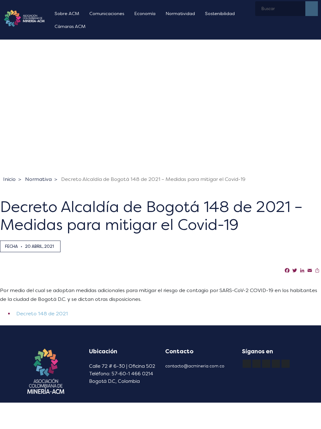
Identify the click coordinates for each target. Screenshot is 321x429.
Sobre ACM (67, 13)
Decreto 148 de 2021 (41, 314)
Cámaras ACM (70, 26)
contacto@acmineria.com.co (194, 366)
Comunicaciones (106, 13)
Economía (144, 13)
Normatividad (180, 13)
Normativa (38, 179)
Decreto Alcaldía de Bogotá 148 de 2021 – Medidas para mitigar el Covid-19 (153, 179)
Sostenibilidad (220, 13)
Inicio (9, 179)
